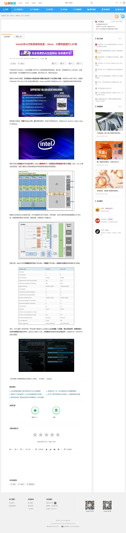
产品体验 (35, 9)
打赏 (29, 449)
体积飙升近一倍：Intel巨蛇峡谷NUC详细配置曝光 (62, 391)
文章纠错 (48, 379)
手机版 (20, 3)
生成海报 (69, 449)
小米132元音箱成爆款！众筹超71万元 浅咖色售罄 (109, 77)
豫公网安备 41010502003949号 (71, 526)
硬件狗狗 (93, 9)
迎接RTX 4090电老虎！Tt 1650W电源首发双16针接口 (26, 394)
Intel (13, 64)
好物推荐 (78, 9)
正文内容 (7, 36)
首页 (6, 9)
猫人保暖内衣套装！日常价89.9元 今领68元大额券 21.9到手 (109, 162)
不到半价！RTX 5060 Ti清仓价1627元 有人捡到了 (109, 64)
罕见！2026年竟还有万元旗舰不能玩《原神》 (107, 29)
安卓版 (27, 3)
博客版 (40, 3)
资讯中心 (12, 15)
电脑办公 (18, 15)
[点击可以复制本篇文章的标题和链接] (45, 58)
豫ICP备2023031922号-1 (53, 526)
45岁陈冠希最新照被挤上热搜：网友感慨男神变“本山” (109, 52)
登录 (117, 2)
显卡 (22, 15)
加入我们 (30, 503)
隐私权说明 (12, 506)
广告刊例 (30, 509)
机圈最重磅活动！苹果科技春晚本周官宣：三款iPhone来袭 (108, 100)
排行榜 (50, 9)
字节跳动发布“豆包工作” (102, 24)
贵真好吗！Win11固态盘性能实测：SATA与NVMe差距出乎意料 (109, 45)
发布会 (65, 9)
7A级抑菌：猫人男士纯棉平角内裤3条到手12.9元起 (109, 133)
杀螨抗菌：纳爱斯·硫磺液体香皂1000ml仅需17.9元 (107, 191)
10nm (21, 64)
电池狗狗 (107, 9)
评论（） (19, 36)
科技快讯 (19, 9)
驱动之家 (121, 9)
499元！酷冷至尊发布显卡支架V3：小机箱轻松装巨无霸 (64, 394)
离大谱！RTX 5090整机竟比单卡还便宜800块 (109, 70)
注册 (121, 2)
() (43, 58)
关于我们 (11, 503)
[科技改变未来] (8, 2)
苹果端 (34, 3)
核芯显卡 (30, 484)
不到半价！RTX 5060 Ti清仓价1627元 (105, 26)
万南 (32, 58)
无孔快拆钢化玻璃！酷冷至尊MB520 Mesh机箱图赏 (26, 391)
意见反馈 (30, 506)
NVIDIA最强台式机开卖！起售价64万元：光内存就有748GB (109, 93)
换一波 (120, 38)
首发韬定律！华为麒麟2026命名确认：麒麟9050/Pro (109, 58)
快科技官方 (54, 506)
